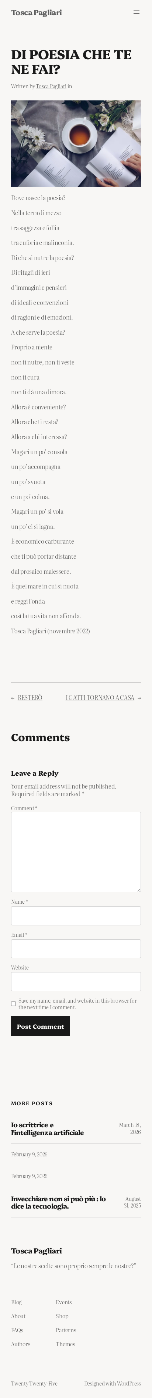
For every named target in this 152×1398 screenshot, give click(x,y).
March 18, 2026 (130, 1128)
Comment (24, 808)
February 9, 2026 (29, 1154)
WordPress (129, 1383)
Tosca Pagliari (36, 12)
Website (19, 967)
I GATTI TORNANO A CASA (100, 697)
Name (19, 901)
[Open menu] (136, 12)
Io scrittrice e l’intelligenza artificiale (47, 1128)
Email (19, 934)
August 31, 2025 (132, 1202)
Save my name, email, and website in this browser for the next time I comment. (77, 1003)
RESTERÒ (30, 697)
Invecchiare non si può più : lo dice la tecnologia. (58, 1202)
